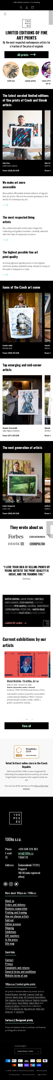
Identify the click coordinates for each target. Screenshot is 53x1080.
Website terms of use (16, 975)
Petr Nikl (22, 994)
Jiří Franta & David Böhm (34, 997)
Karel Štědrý (23, 1003)
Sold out (9, 920)
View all (26, 725)
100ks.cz (15, 1070)
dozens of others (12, 1006)
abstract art (18, 1009)
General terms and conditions (20, 971)
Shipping (9, 928)
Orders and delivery (15, 905)
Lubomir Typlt (33, 994)
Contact (9, 960)
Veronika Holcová (24, 1000)
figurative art (29, 1009)
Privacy (9, 964)
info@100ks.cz (26, 853)
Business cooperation (16, 908)
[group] (11, 72)
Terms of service (28, 1074)
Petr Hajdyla (10, 1000)
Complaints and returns (17, 968)
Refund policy (42, 1070)
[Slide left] (21, 719)
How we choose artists (17, 916)
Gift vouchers (12, 936)
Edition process (13, 924)
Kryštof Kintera (11, 994)
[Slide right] (32, 719)
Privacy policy (14, 1074)
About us (9, 901)
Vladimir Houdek (40, 1000)
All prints (22, 54)
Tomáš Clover (11, 1003)
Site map (9, 943)
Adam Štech (34, 1003)
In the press (11, 939)
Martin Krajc (18, 997)
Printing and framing (16, 912)
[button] (21, 7)
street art (20, 1011)
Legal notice (41, 1074)
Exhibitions (10, 932)
